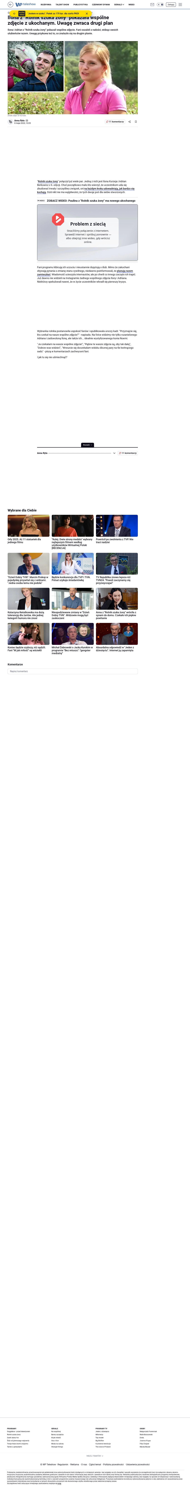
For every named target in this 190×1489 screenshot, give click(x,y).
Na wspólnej (56, 1432)
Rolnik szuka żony (48, 181)
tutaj (59, 1483)
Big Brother (100, 1441)
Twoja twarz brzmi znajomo (17, 1444)
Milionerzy (99, 1435)
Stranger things (57, 1447)
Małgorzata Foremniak (148, 1432)
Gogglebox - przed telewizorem (18, 1432)
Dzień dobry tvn (13, 1438)
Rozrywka (46, 4)
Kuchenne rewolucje (103, 1444)
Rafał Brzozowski (146, 1435)
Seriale (118, 4)
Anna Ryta (19, 120)
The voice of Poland (103, 1447)
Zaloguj (171, 4)
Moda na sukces (57, 1444)
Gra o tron (55, 1441)
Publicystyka (80, 4)
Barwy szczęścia (57, 1435)
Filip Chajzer (144, 1444)
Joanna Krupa (145, 1441)
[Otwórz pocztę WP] (152, 4)
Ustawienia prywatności (137, 1464)
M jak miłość (56, 1438)
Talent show (62, 4)
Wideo (132, 4)
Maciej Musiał (145, 1447)
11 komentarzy (116, 121)
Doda (142, 1438)
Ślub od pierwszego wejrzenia (18, 1441)
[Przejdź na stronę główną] (10, 6)
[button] (160, 4)
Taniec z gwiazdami (14, 1447)
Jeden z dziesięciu (102, 1432)
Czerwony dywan (101, 4)
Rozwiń (86, 445)
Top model (99, 1438)
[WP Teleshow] (28, 4)
